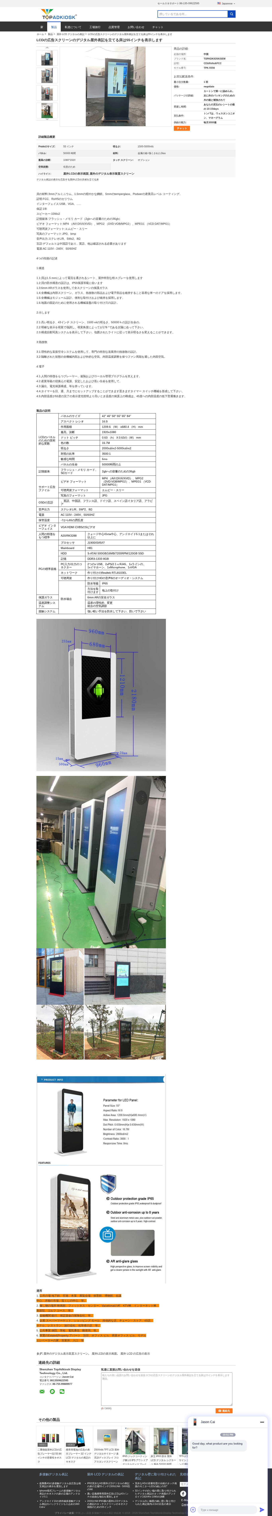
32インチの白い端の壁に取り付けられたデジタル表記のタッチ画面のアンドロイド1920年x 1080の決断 (155, 1493)
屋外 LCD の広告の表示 (135, 1353)
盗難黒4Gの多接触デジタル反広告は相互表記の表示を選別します (60, 1485)
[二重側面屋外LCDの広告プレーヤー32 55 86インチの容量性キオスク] (51, 1438)
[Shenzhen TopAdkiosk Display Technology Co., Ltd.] (58, 14)
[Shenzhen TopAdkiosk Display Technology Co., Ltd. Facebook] (184, 1495)
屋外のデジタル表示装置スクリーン (66, 1353)
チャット (157, 27)
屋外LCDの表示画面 (104, 1353)
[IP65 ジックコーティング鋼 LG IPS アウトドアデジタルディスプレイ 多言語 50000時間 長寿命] (135, 1441)
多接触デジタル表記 (53, 1474)
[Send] (262, 1509)
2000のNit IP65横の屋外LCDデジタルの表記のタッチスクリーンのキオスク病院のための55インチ (107, 1504)
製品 (54, 27)
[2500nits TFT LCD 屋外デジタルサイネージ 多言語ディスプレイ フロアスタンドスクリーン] (107, 1438)
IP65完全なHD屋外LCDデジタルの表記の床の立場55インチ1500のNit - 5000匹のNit (108, 1486)
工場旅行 (95, 27)
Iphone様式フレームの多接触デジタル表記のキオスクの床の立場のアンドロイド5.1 (59, 1493)
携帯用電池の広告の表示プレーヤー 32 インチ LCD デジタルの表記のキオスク (78, 1455)
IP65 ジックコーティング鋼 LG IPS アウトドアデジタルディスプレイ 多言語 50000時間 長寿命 (135, 1464)
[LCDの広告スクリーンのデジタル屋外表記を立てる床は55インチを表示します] (47, 58)
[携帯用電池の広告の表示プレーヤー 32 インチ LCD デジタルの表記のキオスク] (79, 1438)
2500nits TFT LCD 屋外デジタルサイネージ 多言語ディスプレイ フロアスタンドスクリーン (106, 1455)
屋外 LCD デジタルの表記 (70, 34)
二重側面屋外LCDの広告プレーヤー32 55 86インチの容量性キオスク (50, 1455)
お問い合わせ (136, 27)
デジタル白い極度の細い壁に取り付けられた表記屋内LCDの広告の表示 (155, 1502)
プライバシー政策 (64, 1513)
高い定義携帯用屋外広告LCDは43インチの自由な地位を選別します (107, 1495)
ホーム (40, 34)
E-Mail (185, 1500)
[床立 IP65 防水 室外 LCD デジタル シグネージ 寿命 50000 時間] (164, 1441)
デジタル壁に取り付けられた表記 (155, 1476)
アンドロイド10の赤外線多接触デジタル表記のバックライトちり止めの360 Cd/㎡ (59, 1504)
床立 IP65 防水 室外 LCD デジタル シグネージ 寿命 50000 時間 (163, 1460)
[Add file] (193, 1509)
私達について (73, 27)
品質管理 (114, 27)
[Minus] (262, 1422)
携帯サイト (190, 1505)
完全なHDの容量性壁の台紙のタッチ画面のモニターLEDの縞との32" (156, 1485)
